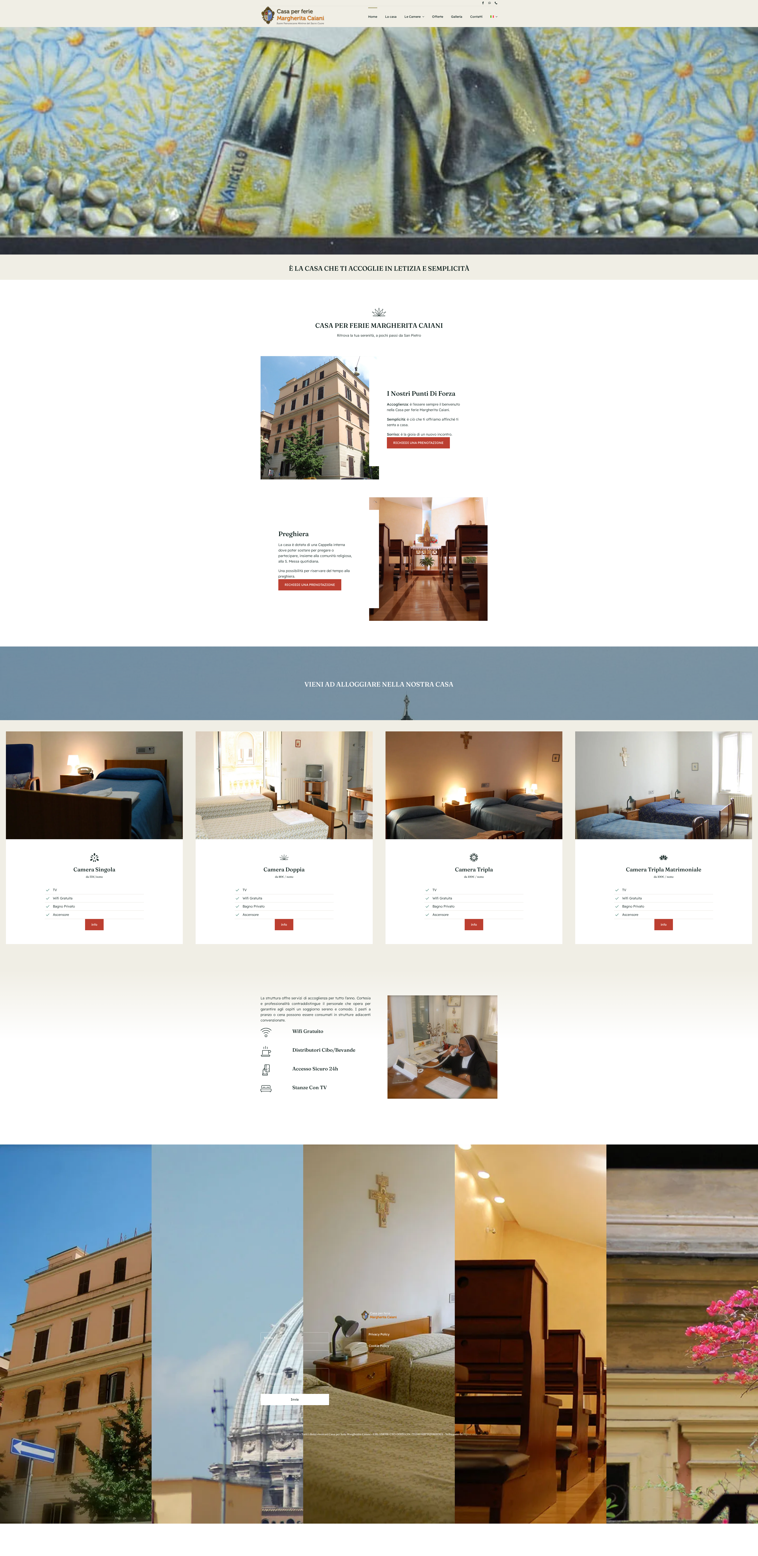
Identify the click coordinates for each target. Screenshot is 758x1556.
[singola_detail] (94, 733)
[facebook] (483, 3)
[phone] (496, 3)
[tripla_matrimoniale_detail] (663, 733)
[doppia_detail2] (284, 733)
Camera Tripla (474, 869)
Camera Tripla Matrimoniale (663, 869)
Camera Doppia (284, 869)
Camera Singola (94, 869)
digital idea (470, 1434)
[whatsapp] (489, 3)
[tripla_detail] (474, 733)
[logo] (293, 8)
